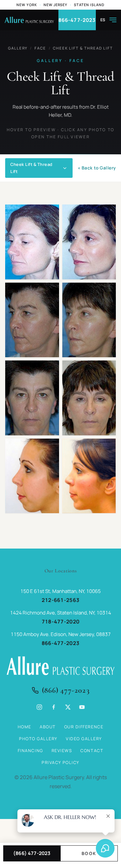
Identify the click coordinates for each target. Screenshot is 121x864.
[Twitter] (68, 707)
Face (40, 48)
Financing (30, 750)
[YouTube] (82, 707)
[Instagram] (39, 707)
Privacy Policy (60, 762)
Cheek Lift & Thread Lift (83, 48)
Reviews (62, 750)
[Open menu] (112, 19)
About (48, 727)
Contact (91, 750)
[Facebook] (53, 707)
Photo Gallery (38, 738)
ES (103, 20)
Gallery (17, 48)
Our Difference (84, 727)
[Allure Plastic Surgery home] (29, 20)
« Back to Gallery (97, 168)
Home (24, 727)
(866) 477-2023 (66, 690)
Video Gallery (84, 738)
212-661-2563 (61, 600)
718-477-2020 (61, 621)
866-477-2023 (77, 19)
